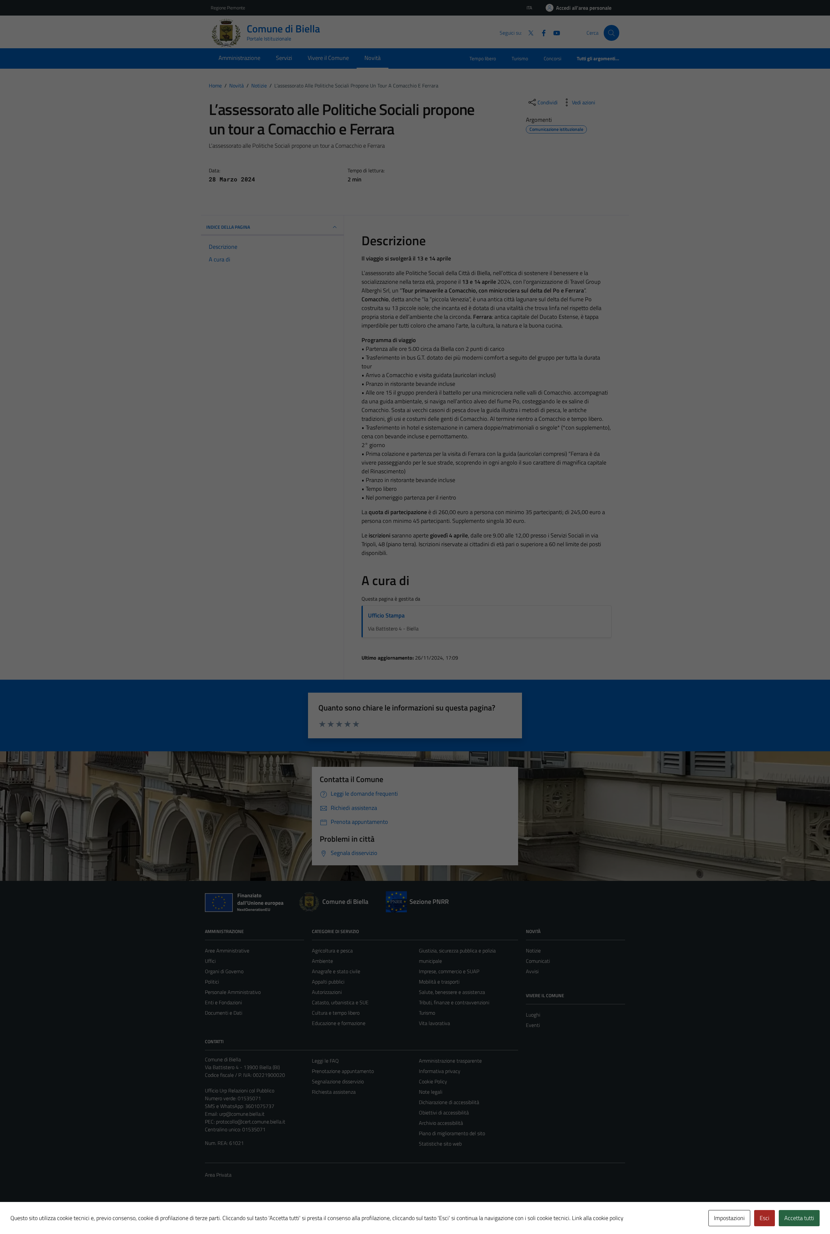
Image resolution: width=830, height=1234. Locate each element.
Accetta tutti (799, 1218)
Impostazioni (729, 1218)
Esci (764, 1218)
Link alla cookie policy (597, 1218)
